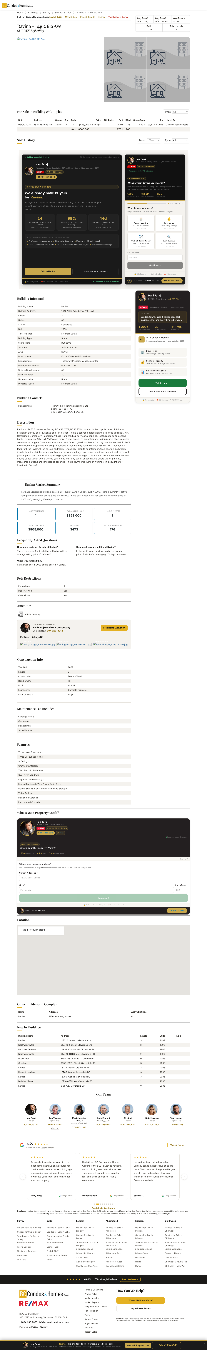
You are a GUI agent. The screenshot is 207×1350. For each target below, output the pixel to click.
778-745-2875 (176, 1124)
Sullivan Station (63, 12)
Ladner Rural (52, 1247)
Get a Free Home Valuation (163, 391)
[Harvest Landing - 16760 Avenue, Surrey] (177, 1072)
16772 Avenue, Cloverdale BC (75, 1067)
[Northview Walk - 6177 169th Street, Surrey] (177, 1054)
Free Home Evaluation (114, 628)
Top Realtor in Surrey (118, 17)
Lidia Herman (152, 1118)
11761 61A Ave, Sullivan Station (76, 1040)
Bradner (109, 1257)
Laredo (21, 1067)
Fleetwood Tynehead (27, 1251)
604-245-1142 (103, 1124)
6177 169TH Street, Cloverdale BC (78, 1054)
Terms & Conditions (94, 1289)
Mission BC (140, 1257)
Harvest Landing (26, 1072)
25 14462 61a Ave (42, 124)
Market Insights (92, 1298)
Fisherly (44, 1327)
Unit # (180, 885)
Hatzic (138, 1261)
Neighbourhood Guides (96, 1306)
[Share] (187, 12)
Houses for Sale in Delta (58, 1227)
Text (61, 833)
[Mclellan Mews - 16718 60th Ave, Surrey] (177, 1081)
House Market (91, 1311)
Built (149, 26)
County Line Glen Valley (87, 1266)
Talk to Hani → (47, 271)
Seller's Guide (91, 1319)
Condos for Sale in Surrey (29, 1232)
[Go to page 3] (100, 1204)
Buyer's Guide (91, 1323)
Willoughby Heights (85, 1253)
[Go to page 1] (94, 1204)
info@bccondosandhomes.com (54, 1322)
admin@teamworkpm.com (70, 412)
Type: (168, 111)
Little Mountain (172, 1257)
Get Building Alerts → (138, 1345)
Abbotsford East (113, 1253)
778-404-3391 (152, 1124)
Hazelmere (22, 1255)
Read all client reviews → (103, 1208)
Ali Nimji (128, 1118)
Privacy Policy (91, 1294)
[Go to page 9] (112, 1204)
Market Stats (71, 17)
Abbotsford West (114, 1261)
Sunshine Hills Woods (57, 1255)
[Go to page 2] (97, 1204)
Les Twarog (55, 1118)
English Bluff (52, 1251)
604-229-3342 (55, 630)
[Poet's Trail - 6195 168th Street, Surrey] (177, 1058)
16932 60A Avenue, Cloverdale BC (78, 1049)
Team (87, 1315)
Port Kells (21, 1259)
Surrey (46, 12)
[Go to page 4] (102, 1204)
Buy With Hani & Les (141, 1308)
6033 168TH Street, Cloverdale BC (78, 1063)
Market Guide (55, 17)
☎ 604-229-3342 (46, 177)
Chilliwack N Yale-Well (175, 1266)
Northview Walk (26, 1045)
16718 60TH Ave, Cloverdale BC (76, 1081)
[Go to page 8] (110, 1204)
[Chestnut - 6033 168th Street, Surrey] (177, 1063)
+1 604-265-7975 (28, 1322)
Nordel (50, 1259)
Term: (142, 140)
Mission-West (141, 1253)
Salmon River (82, 1257)
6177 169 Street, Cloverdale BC (76, 1045)
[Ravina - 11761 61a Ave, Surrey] (177, 1040)
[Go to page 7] (108, 1204)
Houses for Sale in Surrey (29, 1227)
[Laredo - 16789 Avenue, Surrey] (177, 1076)
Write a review (177, 1145)
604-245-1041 (55, 1124)
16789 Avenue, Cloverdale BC (75, 1076)
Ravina (21, 1016)
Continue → (155, 265)
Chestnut (22, 1063)
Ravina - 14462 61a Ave (89, 12)
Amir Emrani (103, 1118)
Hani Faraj (31, 1118)
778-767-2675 (79, 1127)
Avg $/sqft (143, 18)
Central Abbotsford (115, 1266)
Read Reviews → (130, 1279)
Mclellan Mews (25, 1081)
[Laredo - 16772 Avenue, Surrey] (177, 1067)
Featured (89, 1327)
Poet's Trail (23, 1058)
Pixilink (34, 1327)
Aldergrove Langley (85, 1261)
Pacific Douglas (24, 1247)
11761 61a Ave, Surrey (60, 1016)
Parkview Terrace (27, 1049)
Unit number (133, 252)
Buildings (33, 12)
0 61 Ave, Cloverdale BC (73, 1085)
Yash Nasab (176, 1118)
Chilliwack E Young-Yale (176, 1261)
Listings (101, 17)
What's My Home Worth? (141, 1300)
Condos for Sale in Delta (58, 1232)
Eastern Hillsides (173, 1253)
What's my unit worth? (95, 271)
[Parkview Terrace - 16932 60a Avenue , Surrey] (177, 1049)
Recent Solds (91, 1332)
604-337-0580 (127, 1124)
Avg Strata (179, 18)
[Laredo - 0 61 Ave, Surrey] (177, 1085)
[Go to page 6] (106, 1204)
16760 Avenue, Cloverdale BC (75, 1072)
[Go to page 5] (104, 1204)
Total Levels (176, 26)
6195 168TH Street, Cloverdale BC (78, 1058)
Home (20, 12)
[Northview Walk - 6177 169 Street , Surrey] (177, 1045)
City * (22, 885)
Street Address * (28, 872)
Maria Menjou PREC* (79, 1119)
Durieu (138, 1266)
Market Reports (87, 17)
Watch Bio (55, 1128)
